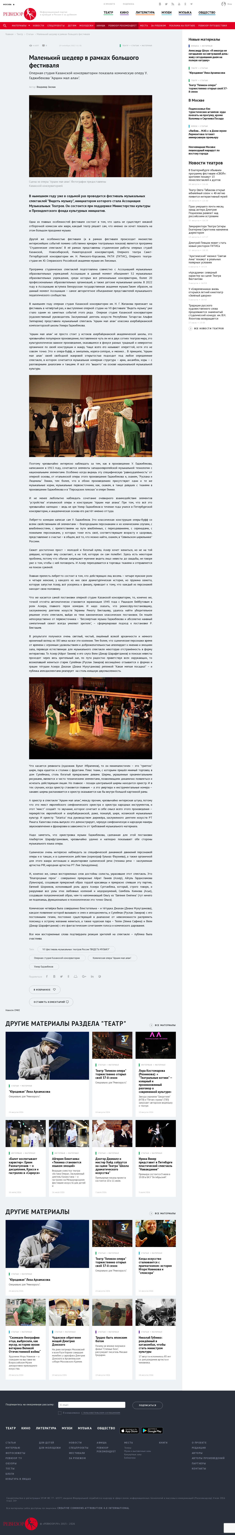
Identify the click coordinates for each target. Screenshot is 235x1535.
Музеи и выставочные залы (137, 1451)
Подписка (128, 4)
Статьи (30, 34)
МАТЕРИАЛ (147, 46)
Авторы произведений (208, 1458)
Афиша (101, 25)
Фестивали (77, 1453)
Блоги (10, 1473)
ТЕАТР (125, 46)
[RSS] (173, 4)
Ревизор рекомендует (122, 25)
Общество (207, 12)
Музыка (185, 12)
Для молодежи (50, 1447)
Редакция (199, 1447)
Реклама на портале (182, 25)
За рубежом (158, 25)
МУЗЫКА (195, 46)
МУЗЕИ (194, 126)
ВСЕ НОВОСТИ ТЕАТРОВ (209, 328)
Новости (38, 25)
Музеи (167, 12)
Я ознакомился (71, 1412)
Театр (108, 12)
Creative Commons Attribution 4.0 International (93, 1508)
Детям (72, 25)
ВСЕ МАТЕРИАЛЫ (165, 1025)
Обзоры (11, 1463)
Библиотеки (130, 1457)
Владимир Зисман (46, 86)
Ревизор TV (14, 1458)
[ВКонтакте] (160, 4)
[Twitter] (166, 4)
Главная (9, 34)
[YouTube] (179, 4)
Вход (229, 4)
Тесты (10, 1468)
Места (144, 25)
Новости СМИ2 (13, 1010)
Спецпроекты (56, 25)
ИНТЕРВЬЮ (146, 1065)
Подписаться (147, 1405)
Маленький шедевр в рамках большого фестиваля (63, 34)
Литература (145, 12)
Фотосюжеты (15, 1453)
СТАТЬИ (135, 46)
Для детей (46, 1442)
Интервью (207, 46)
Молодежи (86, 25)
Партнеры (199, 1463)
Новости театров (206, 163)
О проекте (109, 4)
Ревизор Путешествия (212, 25)
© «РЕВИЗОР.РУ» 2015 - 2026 (57, 1523)
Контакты (199, 1468)
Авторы (197, 1453)
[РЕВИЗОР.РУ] (19, 14)
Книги (163, 1442)
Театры (127, 1447)
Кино (124, 12)
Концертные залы (132, 1454)
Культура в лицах (18, 1478)
